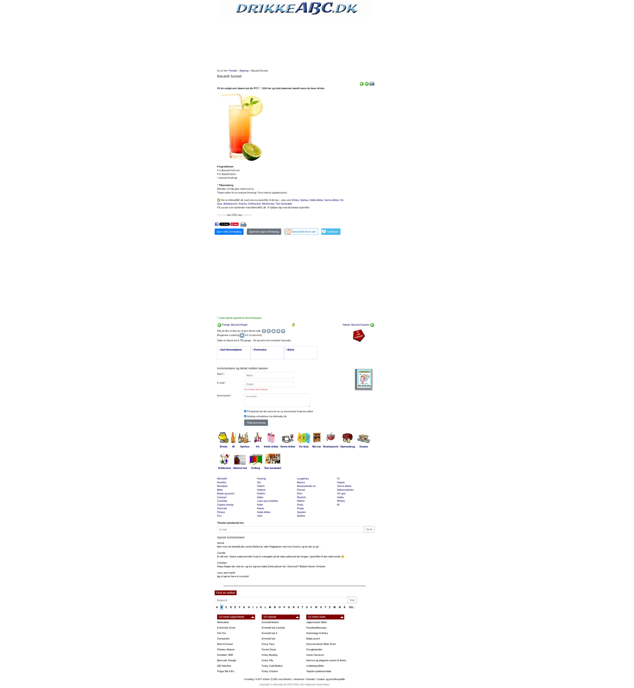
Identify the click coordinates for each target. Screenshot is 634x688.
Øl (338, 504)
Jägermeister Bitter (316, 622)
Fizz (219, 515)
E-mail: (221, 382)
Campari (221, 497)
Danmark (222, 508)
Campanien (223, 638)
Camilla (221, 552)
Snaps (300, 508)
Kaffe (260, 504)
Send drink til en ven (304, 231)
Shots (300, 504)
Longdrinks (303, 478)
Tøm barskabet (284, 203)
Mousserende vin (306, 486)
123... (352, 607)
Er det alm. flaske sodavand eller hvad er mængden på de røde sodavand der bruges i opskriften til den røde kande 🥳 (280, 556)
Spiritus (304, 200)
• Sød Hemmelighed (230, 349)
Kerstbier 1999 (225, 654)
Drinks (295, 200)
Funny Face (268, 644)
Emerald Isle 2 (269, 633)
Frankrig (261, 478)
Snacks (243, 203)
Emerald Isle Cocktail (273, 627)
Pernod (301, 489)
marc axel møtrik (226, 572)
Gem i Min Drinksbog (229, 231)
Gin (259, 482)
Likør (259, 515)
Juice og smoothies (267, 500)
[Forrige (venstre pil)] (361, 83)
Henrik (220, 543)
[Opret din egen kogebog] (363, 379)
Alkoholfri (222, 478)
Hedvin (261, 486)
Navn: (221, 373)
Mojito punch (313, 638)
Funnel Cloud (269, 649)
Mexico (301, 482)
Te (338, 478)
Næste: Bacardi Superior (356, 324)
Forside (233, 70)
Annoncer (299, 679)
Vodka (340, 497)
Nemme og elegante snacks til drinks (326, 660)
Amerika (221, 482)
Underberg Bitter (315, 665)
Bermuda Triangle (226, 660)
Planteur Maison (226, 649)
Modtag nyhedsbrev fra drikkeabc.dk (267, 416)
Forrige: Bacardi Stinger (235, 324)
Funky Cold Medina (272, 665)
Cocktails (222, 500)
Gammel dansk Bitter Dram (321, 644)
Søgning (244, 70)
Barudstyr (222, 486)
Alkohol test (268, 203)
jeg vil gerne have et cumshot (233, 576)
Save (236, 224)
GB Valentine (224, 665)
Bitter (220, 489)
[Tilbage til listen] (293, 324)
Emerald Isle (268, 638)
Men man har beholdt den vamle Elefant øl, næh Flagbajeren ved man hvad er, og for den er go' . (268, 546)
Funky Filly (267, 660)
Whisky (341, 500)
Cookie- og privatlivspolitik (331, 679)
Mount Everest (225, 644)
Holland (261, 489)
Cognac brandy (225, 504)
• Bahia (290, 349)
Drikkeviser (254, 203)
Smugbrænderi (314, 649)
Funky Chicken (270, 671)
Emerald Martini (270, 622)
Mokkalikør (223, 622)
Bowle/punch (230, 203)
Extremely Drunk (226, 627)
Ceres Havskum (315, 654)
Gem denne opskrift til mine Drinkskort (240, 317)
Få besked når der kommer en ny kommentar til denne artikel (280, 411)
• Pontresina (259, 349)
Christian (222, 562)
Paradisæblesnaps (316, 627)
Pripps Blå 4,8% (225, 671)
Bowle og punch (225, 493)
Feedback (332, 231)
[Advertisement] (295, 42)
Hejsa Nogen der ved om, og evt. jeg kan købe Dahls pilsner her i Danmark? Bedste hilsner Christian (271, 566)
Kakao (260, 508)
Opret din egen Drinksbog (264, 231)
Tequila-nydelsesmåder (318, 671)
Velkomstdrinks (345, 489)
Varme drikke (331, 200)
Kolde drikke (316, 200)
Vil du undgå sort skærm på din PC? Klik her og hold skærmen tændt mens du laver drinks (270, 88)
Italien (260, 497)
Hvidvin (261, 493)
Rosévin (301, 497)
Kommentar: (224, 395)
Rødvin (301, 500)
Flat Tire (221, 633)
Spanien (301, 512)
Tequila (341, 482)
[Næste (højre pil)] (366, 83)
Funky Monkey (270, 654)
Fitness (221, 512)
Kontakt (310, 679)
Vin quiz (341, 493)
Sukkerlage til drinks (317, 633)
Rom (299, 493)
